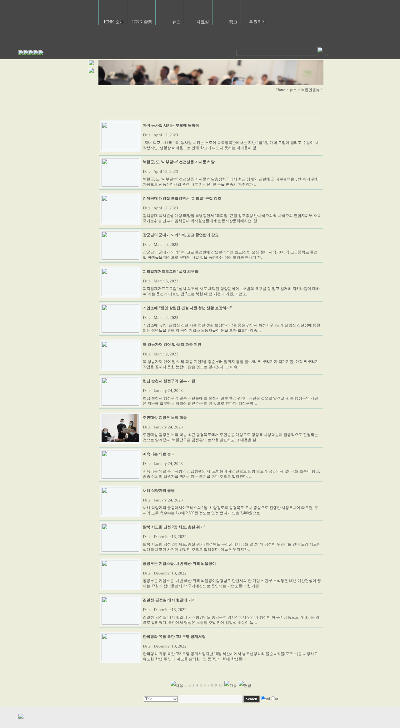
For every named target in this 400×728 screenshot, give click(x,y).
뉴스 (176, 22)
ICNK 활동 (142, 22)
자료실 (202, 22)
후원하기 (257, 22)
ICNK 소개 (114, 22)
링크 (233, 22)
